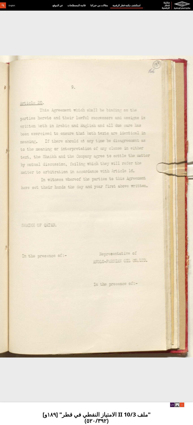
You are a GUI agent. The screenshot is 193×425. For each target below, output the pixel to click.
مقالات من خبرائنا (99, 5)
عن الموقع (58, 5)
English (12, 5)
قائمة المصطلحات (77, 5)
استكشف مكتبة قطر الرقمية (126, 5)
